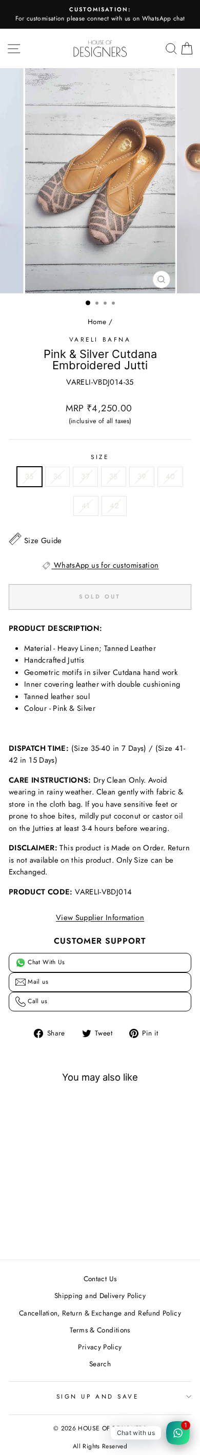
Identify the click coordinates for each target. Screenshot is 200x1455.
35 (29, 476)
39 (141, 476)
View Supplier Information (100, 917)
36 (57, 476)
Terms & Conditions (100, 1330)
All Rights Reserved (100, 1446)
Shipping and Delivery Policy (100, 1295)
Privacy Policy (100, 1347)
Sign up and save (97, 1396)
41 (86, 505)
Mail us (37, 981)
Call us (36, 1001)
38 (113, 476)
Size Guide (43, 540)
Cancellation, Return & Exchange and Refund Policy (100, 1313)
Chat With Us (45, 962)
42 (114, 505)
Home (97, 321)
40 (170, 476)
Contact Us (100, 1278)
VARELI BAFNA (100, 339)
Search (100, 1364)
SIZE (100, 456)
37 (85, 476)
